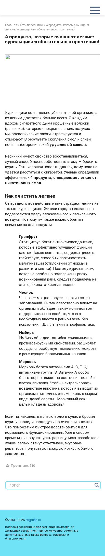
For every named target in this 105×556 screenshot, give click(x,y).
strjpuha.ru (33, 520)
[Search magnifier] (96, 485)
